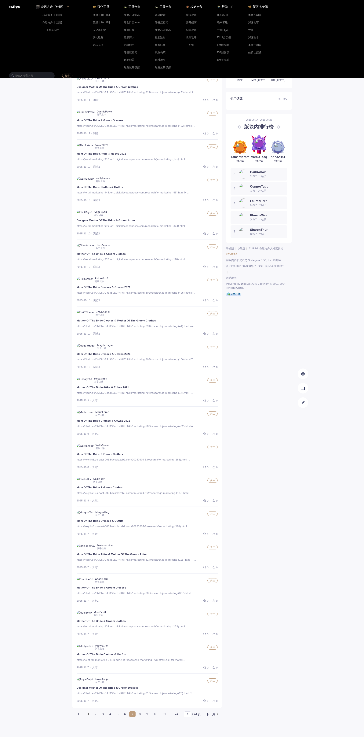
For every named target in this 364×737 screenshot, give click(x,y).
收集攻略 (191, 37)
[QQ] (233, 293)
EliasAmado (103, 245)
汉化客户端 (99, 30)
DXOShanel (103, 311)
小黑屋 (241, 248)
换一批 (281, 98)
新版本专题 (260, 6)
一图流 (190, 45)
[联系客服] (303, 373)
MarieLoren (102, 411)
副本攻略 (191, 30)
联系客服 (222, 22)
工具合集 (134, 6)
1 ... (80, 714)
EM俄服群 (223, 45)
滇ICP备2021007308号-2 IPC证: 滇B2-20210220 (255, 266)
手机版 (230, 248)
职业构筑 (160, 52)
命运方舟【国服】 (53, 22)
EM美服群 (223, 59)
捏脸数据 (160, 37)
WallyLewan (103, 178)
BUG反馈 (222, 15)
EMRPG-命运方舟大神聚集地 (266, 248)
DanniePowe (104, 111)
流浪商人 (129, 37)
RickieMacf (101, 278)
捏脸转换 (129, 30)
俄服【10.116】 (102, 15)
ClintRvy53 (100, 211)
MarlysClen (101, 645)
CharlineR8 (101, 578)
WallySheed (103, 445)
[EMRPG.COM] (14, 6)
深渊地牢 (253, 22)
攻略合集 (197, 6)
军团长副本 (254, 15)
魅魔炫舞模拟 (132, 67)
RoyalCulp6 (102, 678)
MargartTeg (102, 512)
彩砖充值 (98, 45)
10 (155, 714)
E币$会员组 (224, 37)
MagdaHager (105, 345)
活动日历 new (132, 22)
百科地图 (129, 45)
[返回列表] (303, 402)
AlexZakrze (101, 144)
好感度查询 (130, 52)
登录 (67, 75)
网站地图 (231, 277)
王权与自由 (53, 30)
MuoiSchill (100, 612)
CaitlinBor (99, 478)
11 (164, 714)
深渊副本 (253, 37)
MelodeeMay (105, 545)
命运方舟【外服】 (53, 15)
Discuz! (246, 283)
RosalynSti (100, 378)
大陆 (250, 30)
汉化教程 (98, 37)
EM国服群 (223, 52)
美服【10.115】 (102, 22)
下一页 (210, 714)
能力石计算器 (132, 15)
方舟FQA (222, 30)
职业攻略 (191, 15)
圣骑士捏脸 (254, 52)
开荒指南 (191, 22)
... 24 (175, 714)
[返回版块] (303, 388)
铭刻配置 (129, 59)
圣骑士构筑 (254, 45)
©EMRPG (232, 254)
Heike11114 (102, 78)
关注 (212, 80)
